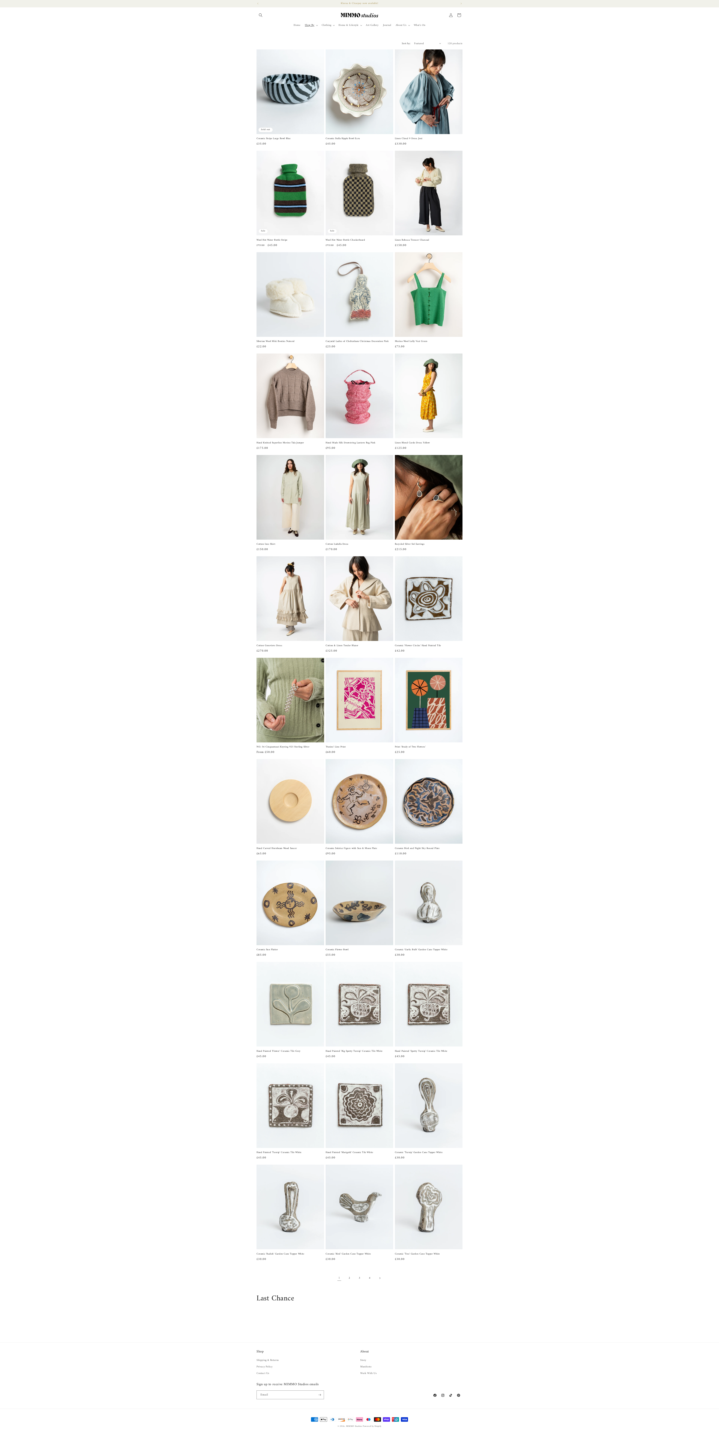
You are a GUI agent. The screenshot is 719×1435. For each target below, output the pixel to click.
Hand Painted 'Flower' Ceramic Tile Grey (278, 1051)
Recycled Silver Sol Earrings (410, 544)
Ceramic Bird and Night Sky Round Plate (417, 848)
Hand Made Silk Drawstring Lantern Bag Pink (350, 443)
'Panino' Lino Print (336, 747)
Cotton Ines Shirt (266, 544)
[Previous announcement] (258, 3)
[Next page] (380, 1278)
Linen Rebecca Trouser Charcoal (412, 240)
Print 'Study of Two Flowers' (410, 747)
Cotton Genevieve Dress (269, 645)
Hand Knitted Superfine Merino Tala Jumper (280, 443)
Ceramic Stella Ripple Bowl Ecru (343, 138)
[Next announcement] (461, 3)
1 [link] (339, 1278)
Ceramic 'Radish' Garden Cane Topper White (280, 1254)
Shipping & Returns (268, 1360)
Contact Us (263, 1373)
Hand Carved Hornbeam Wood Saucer (277, 848)
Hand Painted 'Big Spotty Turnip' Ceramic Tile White (354, 1051)
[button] (261, 15)
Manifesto (365, 1366)
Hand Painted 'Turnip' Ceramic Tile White (279, 1152)
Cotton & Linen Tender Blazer (342, 645)
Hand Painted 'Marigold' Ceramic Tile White (349, 1152)
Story (363, 1360)
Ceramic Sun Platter (267, 949)
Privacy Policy (264, 1366)
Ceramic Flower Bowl (337, 949)
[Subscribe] (319, 1394)
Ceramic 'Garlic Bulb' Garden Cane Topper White (421, 949)
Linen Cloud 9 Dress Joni (408, 138)
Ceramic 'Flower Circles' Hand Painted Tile (418, 645)
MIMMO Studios (354, 1426)
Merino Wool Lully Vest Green (411, 341)
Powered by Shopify (372, 1426)
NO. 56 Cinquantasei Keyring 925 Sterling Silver (283, 747)
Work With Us (368, 1373)
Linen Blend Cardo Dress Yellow (412, 443)
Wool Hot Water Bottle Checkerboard (345, 240)
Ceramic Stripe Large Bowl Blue (274, 138)
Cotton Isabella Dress (337, 544)
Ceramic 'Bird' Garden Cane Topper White (348, 1254)
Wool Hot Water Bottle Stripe (272, 240)
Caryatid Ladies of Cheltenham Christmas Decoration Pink (357, 341)
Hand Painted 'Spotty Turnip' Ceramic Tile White (421, 1051)
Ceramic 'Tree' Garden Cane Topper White (417, 1254)
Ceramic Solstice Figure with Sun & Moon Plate (351, 848)
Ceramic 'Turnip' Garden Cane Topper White (419, 1152)
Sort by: (406, 43)
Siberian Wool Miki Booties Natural (275, 341)
